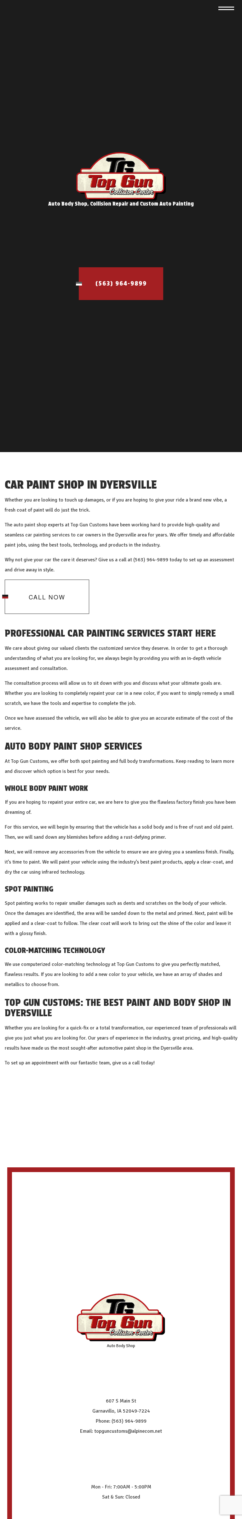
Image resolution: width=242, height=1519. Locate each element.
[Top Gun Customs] (121, 176)
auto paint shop (30, 525)
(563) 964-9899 (121, 283)
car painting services (47, 535)
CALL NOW (47, 596)
